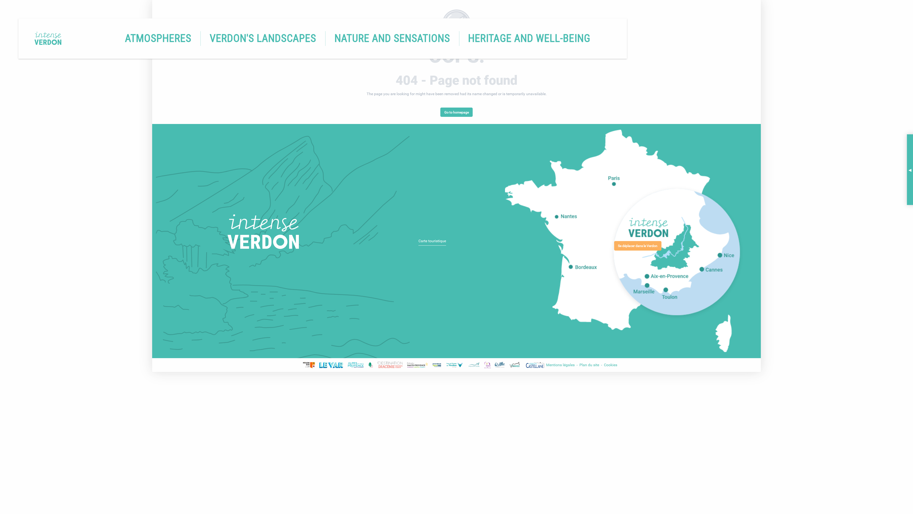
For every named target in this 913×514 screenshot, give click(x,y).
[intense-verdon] (41, 38)
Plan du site (589, 365)
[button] (158, 38)
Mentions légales (560, 365)
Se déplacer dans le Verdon (637, 246)
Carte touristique (432, 241)
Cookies (610, 365)
